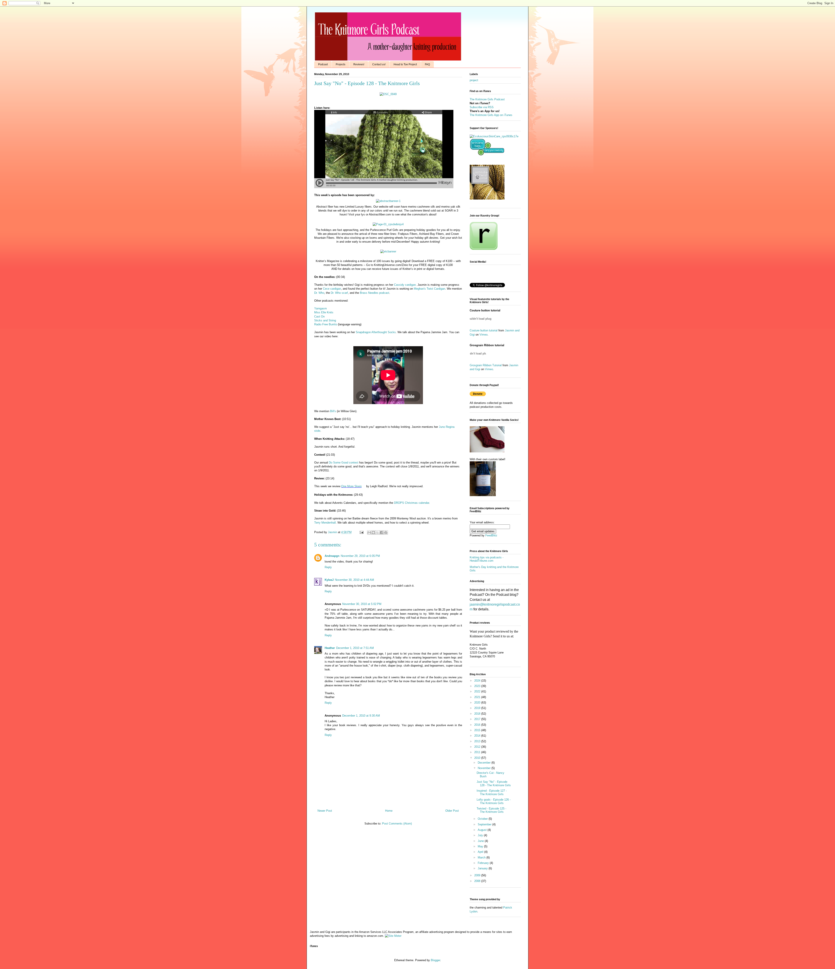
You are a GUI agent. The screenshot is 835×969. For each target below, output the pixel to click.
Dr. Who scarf (339, 292)
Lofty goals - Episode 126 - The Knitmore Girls (494, 801)
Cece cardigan (332, 288)
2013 (477, 741)
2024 (477, 680)
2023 (477, 686)
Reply (328, 567)
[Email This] (369, 532)
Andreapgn (332, 556)
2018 (477, 713)
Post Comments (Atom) (397, 823)
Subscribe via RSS (482, 107)
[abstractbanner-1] (388, 201)
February (484, 863)
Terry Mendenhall (325, 522)
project (474, 80)
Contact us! (379, 64)
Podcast (323, 64)
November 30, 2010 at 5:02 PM (361, 604)
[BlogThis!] (373, 532)
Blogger (435, 960)
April (481, 851)
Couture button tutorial (484, 330)
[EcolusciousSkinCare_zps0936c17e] (494, 136)
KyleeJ (329, 579)
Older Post (452, 810)
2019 (477, 708)
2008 (477, 881)
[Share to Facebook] (381, 532)
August (483, 829)
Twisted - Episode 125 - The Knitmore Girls (491, 810)
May (481, 846)
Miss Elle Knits (323, 312)
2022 (477, 691)
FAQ (427, 64)
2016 (477, 724)
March (482, 857)
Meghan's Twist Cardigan (429, 288)
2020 (477, 702)
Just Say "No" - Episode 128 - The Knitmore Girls (494, 783)
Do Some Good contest (343, 462)
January (483, 868)
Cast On (319, 316)
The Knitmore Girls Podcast (487, 99)
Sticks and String (325, 320)
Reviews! (358, 64)
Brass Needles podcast (374, 292)
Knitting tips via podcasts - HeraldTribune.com (486, 559)
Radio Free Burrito (325, 324)
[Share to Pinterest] (386, 532)
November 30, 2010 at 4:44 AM (354, 579)
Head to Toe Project (405, 64)
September (485, 824)
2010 (477, 757)
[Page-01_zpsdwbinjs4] (388, 224)
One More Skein (351, 486)
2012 (477, 746)
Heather (330, 648)
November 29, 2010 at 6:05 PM (360, 556)
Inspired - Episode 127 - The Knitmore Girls (492, 792)
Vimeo (483, 334)
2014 (477, 735)
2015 (477, 730)
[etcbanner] (388, 251)
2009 (477, 875)
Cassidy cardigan (405, 284)
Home (388, 810)
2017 (477, 719)
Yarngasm (320, 308)
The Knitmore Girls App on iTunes (491, 115)
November (484, 768)
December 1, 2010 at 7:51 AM (355, 648)
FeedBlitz (491, 535)
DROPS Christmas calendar (411, 502)
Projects (340, 64)
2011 (477, 752)
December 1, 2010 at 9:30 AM (361, 715)
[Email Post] (361, 532)
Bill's (333, 411)
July (481, 835)
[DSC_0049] (388, 94)
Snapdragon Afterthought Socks (376, 332)
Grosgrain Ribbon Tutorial (486, 365)
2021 (477, 697)
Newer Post (324, 810)
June (481, 841)
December (484, 762)
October (483, 818)
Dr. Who (319, 292)
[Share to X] (377, 532)
